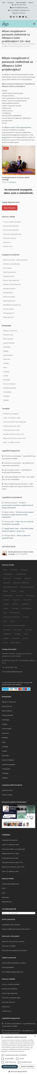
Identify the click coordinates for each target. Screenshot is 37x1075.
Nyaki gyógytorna (9, 301)
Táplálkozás (7, 634)
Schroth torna (7, 246)
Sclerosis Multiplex (9, 384)
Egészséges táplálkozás (21, 583)
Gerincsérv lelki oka (9, 238)
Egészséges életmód (10, 587)
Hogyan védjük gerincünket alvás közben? (16, 929)
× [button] (35, 1036)
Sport (5, 621)
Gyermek (6, 600)
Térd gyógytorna (9, 313)
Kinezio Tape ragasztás (11, 280)
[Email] (23, 16)
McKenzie (15, 604)
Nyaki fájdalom (26, 608)
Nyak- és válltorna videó (11, 442)
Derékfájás (7, 347)
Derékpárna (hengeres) (11, 414)
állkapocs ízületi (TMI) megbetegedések (17, 127)
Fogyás (21, 591)
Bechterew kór (8, 335)
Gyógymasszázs (9, 276)
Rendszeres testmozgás (11, 617)
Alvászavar (14, 570)
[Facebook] (11, 16)
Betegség (24, 570)
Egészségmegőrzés (27, 587)
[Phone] (26, 16)
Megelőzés (25, 604)
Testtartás (28, 630)
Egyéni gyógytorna (9, 272)
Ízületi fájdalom (16, 642)
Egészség (6, 583)
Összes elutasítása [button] (27, 1066)
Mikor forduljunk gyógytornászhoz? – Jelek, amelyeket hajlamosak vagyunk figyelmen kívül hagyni (17, 486)
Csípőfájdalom (8, 574)
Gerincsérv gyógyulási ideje (12, 234)
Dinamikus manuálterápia (11, 264)
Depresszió (7, 578)
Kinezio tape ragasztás (11, 230)
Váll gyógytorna (8, 317)
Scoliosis (26, 617)
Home (4, 44)
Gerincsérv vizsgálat (9, 946)
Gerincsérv (6, 359)
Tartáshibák (7, 392)
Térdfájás (6, 396)
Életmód (25, 638)
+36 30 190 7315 (11, 667)
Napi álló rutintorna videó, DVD (13, 434)
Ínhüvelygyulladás (8, 967)
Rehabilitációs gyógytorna (12, 305)
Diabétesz (27, 578)
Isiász (5, 367)
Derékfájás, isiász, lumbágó (11, 925)
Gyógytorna (16, 600)
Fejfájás (5, 351)
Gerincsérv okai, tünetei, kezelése (13, 941)
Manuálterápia (8, 292)
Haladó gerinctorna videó (11, 426)
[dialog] (18, 1054)
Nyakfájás (6, 380)
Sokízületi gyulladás (9, 388)
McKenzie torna (7, 790)
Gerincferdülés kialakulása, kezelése (14, 963)
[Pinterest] (14, 16)
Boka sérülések (8, 339)
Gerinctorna (7, 242)
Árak (3, 893)
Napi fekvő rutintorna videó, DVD (14, 438)
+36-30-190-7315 (20, 5)
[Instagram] (16, 16)
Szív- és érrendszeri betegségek (14, 625)
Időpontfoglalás (9, 208)
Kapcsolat (5, 897)
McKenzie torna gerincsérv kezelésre (14, 950)
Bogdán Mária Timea (11, 528)
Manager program (9, 288)
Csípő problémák (8, 343)
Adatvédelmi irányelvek (17, 1051)
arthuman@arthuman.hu (20, 7)
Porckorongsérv (14, 612)
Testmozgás (17, 630)
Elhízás (5, 591)
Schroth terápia (8, 309)
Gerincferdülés (8, 355)
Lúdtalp (5, 376)
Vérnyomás (15, 638)
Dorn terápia (7, 268)
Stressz (12, 621)
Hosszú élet (27, 600)
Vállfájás (6, 400)
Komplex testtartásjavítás (12, 284)
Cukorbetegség (21, 574)
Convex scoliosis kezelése (12, 222)
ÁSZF (4, 888)
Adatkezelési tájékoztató (10, 884)
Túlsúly (26, 634)
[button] (34, 24)
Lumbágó (6, 372)
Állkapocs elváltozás (10, 331)
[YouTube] (20, 16)
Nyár (4, 612)
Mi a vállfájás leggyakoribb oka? (12, 972)
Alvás (5, 570)
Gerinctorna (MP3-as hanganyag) (14, 422)
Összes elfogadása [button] (9, 1066)
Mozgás (6, 608)
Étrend (5, 642)
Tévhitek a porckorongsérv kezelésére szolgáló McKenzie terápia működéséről (17, 505)
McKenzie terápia (9, 297)
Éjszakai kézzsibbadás (10, 226)
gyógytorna (16, 135)
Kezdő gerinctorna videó (11, 430)
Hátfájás (6, 363)
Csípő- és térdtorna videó (11, 418)
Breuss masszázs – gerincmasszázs (15, 260)
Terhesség (6, 630)
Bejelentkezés (7, 902)
